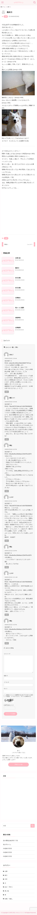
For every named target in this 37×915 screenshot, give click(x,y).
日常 (6, 879)
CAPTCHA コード (9, 705)
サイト (6, 688)
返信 (6, 391)
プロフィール (18, 764)
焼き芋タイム (7, 844)
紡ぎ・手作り (9, 887)
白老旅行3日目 (7, 848)
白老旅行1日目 (7, 856)
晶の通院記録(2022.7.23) (10, 840)
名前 (6, 675)
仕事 (6, 16)
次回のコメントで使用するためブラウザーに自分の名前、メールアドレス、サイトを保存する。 (19, 695)
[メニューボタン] (2, 2)
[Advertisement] (18, 213)
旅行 (6, 875)
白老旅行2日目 (7, 852)
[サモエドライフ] (18, 2)
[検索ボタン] (34, 2)
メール (6, 682)
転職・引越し (9, 899)
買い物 (7, 891)
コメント (7, 653)
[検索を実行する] (33, 826)
